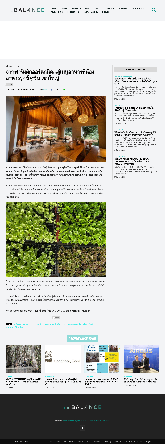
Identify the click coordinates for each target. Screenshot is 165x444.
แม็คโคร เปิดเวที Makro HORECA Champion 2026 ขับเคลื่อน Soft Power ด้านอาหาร (131, 161)
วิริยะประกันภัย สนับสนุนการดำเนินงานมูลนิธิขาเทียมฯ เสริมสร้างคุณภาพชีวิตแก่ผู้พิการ (135, 133)
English (148, 442)
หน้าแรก (9, 66)
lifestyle (88, 377)
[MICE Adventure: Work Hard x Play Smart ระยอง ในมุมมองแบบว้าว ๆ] (23, 359)
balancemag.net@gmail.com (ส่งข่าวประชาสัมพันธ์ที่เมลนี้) (86, 421)
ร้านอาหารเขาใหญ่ (36, 324)
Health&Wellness (123, 76)
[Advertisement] (82, 40)
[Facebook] (51, 89)
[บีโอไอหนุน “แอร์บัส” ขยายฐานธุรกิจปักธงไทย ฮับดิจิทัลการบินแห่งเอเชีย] (141, 359)
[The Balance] (27, 10)
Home (51, 442)
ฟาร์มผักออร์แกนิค (21, 324)
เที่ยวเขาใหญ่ (88, 324)
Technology (107, 442)
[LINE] (63, 89)
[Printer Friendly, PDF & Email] (56, 319)
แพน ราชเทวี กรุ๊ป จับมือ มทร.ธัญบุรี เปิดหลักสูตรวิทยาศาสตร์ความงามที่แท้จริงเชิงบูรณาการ (135, 81)
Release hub (120, 130)
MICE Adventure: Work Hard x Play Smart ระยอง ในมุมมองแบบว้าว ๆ (23, 382)
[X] (57, 89)
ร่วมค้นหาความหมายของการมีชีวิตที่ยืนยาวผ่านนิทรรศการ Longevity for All (101, 382)
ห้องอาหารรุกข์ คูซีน (52, 324)
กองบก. (46, 90)
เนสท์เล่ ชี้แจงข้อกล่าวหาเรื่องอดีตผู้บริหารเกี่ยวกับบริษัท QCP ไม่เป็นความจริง (63, 382)
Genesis (88, 442)
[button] (153, 10)
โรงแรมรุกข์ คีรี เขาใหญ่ (14, 327)
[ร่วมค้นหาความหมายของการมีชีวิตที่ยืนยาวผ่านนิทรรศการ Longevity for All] (102, 359)
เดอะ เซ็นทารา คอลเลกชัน (71, 324)
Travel (16, 66)
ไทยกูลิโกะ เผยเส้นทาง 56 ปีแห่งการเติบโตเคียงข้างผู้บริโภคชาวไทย (134, 109)
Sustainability (139, 442)
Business (118, 105)
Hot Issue (49, 377)
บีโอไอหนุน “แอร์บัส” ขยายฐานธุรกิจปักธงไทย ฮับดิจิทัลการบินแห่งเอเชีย (141, 380)
